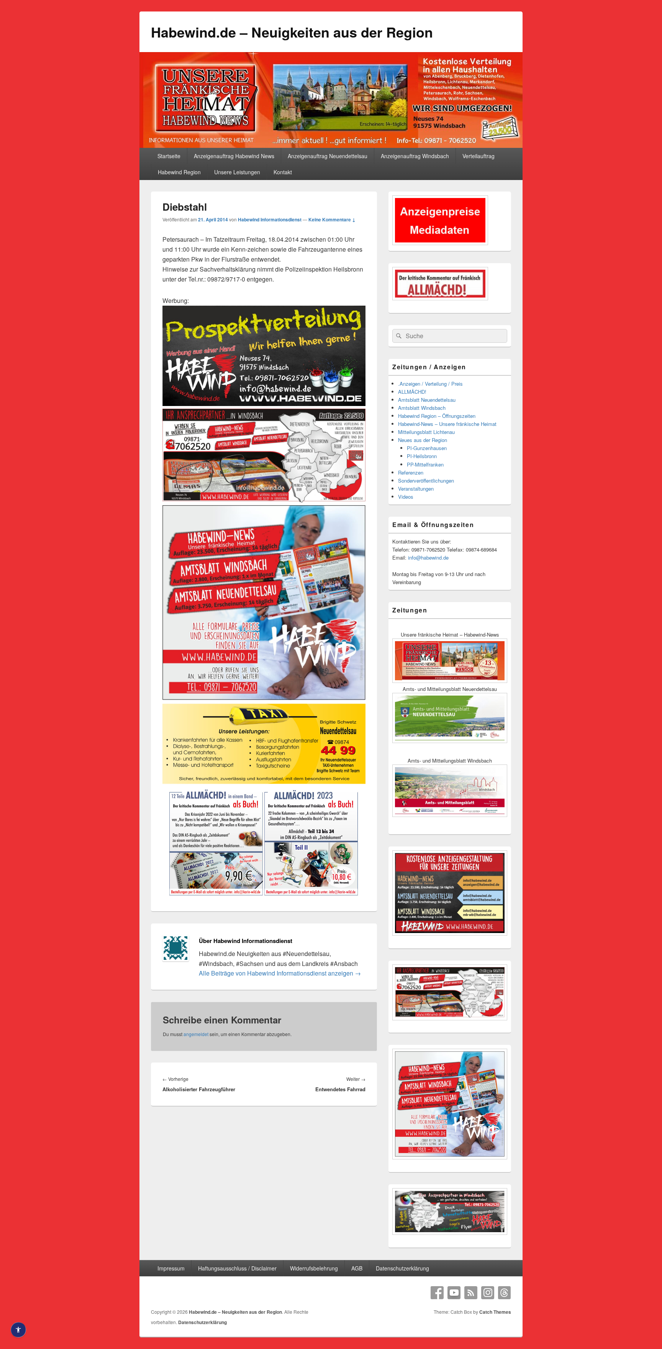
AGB (356, 1268)
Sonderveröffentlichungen (426, 480)
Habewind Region (179, 172)
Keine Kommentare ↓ (332, 219)
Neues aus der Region (422, 440)
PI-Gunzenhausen (427, 448)
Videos (405, 496)
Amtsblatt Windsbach (422, 407)
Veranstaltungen (416, 488)
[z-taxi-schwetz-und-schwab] (263, 782)
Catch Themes (495, 1311)
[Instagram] (487, 1292)
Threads (504, 1292)
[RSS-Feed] (470, 1292)
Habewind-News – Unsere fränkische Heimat (447, 423)
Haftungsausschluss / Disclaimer (237, 1268)
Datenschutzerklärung (402, 1268)
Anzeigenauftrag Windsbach (415, 156)
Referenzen (410, 472)
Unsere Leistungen (237, 172)
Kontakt (283, 172)
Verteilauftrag (478, 156)
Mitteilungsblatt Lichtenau (426, 431)
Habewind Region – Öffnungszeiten (436, 415)
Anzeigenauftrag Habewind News (234, 156)
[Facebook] (437, 1292)
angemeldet (196, 1034)
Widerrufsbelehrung (314, 1268)
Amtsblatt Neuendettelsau (427, 399)
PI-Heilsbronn (422, 456)
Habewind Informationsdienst (270, 219)
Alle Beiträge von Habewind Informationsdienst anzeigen (280, 973)
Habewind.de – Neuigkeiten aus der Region (292, 32)
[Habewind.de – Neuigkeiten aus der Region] (331, 145)
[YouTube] (453, 1292)
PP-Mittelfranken (425, 464)
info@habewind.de (428, 557)
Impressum (171, 1268)
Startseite (168, 156)
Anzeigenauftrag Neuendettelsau (327, 156)
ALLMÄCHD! (412, 391)
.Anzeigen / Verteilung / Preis (430, 383)
